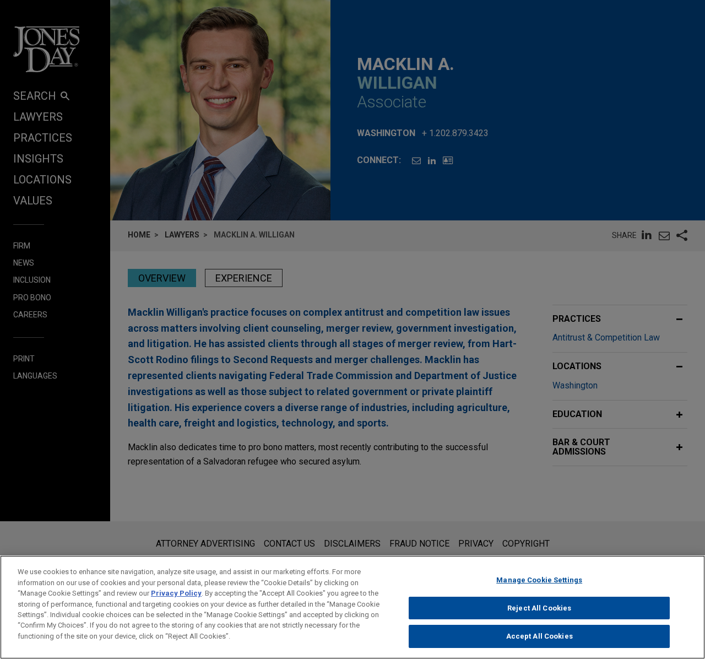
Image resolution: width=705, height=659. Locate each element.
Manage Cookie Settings (539, 580)
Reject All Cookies (539, 608)
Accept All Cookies (539, 636)
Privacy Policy (176, 593)
